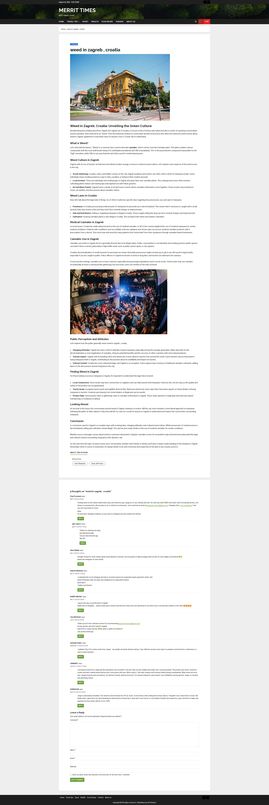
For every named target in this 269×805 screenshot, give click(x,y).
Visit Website (79, 463)
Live (207, 21)
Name (73, 750)
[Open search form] (196, 21)
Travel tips (72, 22)
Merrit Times (77, 10)
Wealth (94, 22)
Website (73, 767)
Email (72, 758)
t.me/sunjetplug (185, 505)
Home (61, 22)
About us (130, 22)
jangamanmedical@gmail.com (157, 505)
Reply (80, 518)
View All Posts (97, 463)
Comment (74, 720)
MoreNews (141, 803)
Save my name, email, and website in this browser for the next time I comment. (101, 775)
